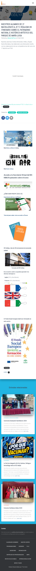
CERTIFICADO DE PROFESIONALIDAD (15, 554)
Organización (22, 550)
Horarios (21, 546)
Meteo (8, 148)
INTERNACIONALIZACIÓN (25, 559)
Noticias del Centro (13, 418)
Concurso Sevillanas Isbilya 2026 (13, 508)
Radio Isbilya (9, 169)
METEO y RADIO (18, 563)
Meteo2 (13, 148)
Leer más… (26, 431)
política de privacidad (17, 532)
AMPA (28, 554)
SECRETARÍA (13, 550)
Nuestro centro (25, 542)
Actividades (12, 112)
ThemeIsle (24, 567)
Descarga (6, 106)
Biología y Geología (22, 112)
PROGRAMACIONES (11, 546)
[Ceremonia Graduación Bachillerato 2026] (18, 404)
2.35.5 (5, 372)
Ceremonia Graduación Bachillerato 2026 (15, 421)
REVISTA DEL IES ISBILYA (10, 559)
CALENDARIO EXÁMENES (12, 542)
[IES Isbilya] (4, 3)
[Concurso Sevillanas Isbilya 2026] (18, 491)
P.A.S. (28, 546)
